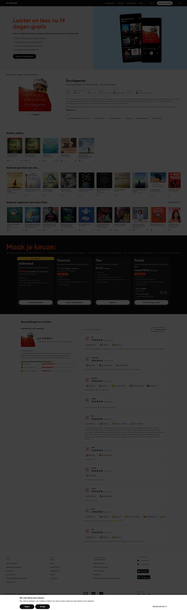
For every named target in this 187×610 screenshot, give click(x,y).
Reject (27, 606)
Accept (42, 606)
